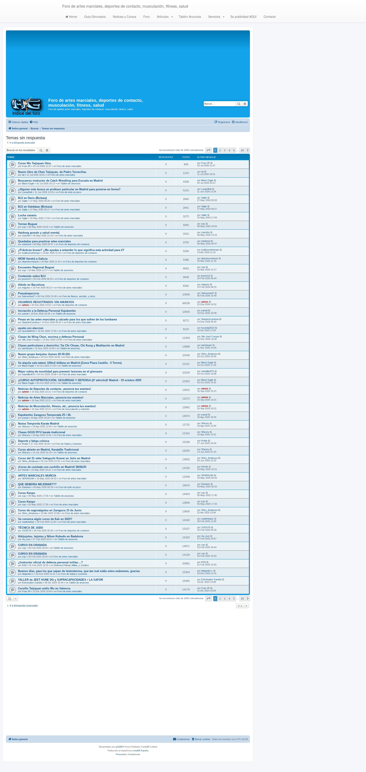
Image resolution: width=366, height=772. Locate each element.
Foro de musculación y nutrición (73, 409)
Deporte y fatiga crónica (33, 441)
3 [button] (224, 150)
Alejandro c (27, 574)
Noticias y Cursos (124, 16)
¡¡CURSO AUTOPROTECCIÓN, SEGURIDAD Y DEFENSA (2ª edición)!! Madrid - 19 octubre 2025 (79, 380)
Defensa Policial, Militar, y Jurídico (71, 565)
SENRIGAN (28, 478)
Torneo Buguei (27, 224)
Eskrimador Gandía (32, 582)
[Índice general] (27, 105)
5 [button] (234, 150)
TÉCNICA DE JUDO (30, 527)
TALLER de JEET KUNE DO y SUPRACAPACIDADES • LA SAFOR (60, 579)
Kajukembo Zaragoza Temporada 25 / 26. (44, 414)
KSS (24, 565)
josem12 (26, 279)
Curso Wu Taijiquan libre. (34, 163)
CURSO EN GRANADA (32, 545)
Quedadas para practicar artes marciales (44, 241)
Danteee (26, 487)
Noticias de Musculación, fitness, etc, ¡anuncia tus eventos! (57, 406)
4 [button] (229, 150)
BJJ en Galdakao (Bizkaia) (35, 206)
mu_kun (26, 539)
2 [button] (220, 150)
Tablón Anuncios (189, 16)
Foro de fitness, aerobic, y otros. (79, 296)
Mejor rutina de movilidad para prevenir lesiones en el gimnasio (60, 371)
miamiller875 (28, 374)
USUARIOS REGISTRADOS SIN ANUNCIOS (46, 302)
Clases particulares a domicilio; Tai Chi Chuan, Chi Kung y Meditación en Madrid (71, 345)
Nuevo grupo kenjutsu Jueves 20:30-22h (44, 354)
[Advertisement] (128, 63)
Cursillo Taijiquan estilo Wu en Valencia (44, 588)
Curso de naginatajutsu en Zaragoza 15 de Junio (50, 510)
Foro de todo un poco (70, 192)
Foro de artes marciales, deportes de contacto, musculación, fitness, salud (125, 6)
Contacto (269, 16)
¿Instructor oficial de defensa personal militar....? (50, 562)
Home (72, 16)
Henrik (25, 470)
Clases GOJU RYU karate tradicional (41, 432)
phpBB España (140, 750)
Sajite (25, 201)
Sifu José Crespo (31, 339)
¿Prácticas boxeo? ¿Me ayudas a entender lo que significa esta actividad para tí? (71, 250)
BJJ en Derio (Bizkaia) (32, 198)
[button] (208, 150)
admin (25, 305)
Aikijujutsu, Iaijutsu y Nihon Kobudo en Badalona (50, 536)
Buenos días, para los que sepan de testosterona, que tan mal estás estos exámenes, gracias (79, 571)
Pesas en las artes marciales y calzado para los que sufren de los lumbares (67, 319)
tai (23, 175)
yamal (25, 313)
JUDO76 (26, 530)
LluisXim (26, 235)
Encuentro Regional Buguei (36, 267)
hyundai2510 (28, 331)
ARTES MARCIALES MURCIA (37, 475)
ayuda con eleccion (30, 328)
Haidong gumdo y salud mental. (39, 232)
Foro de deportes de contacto (74, 244)
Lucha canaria (27, 215)
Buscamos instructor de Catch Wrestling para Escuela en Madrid (60, 180)
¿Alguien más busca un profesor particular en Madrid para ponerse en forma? (69, 189)
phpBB (119, 747)
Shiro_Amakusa (30, 357)
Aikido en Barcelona (31, 284)
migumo (26, 287)
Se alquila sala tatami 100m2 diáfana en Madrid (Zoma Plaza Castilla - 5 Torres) (70, 362)
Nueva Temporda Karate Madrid (38, 423)
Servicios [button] (214, 16)
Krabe (25, 444)
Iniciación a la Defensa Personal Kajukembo (47, 310)
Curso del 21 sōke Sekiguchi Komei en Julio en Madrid (54, 458)
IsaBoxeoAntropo (31, 253)
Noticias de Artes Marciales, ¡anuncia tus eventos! (50, 397)
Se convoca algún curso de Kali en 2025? (45, 519)
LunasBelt (27, 192)
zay (24, 227)
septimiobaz (28, 522)
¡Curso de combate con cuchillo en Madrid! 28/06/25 (52, 467)
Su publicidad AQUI (243, 16)
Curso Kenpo (26, 493)
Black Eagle (28, 183)
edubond (26, 244)
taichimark (27, 348)
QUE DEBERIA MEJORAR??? (37, 484)
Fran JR (26, 166)
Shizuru (26, 426)
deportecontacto (30, 261)
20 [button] (242, 150)
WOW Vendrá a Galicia (32, 258)
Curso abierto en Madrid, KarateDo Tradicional (48, 449)
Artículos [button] (162, 16)
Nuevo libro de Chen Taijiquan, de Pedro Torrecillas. (52, 172)
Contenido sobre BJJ (32, 276)
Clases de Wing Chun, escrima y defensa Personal (51, 336)
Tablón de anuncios (70, 183)
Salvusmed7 (28, 296)
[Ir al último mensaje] (211, 163)
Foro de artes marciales (69, 166)
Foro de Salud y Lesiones (68, 444)
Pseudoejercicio (28, 293)
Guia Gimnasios (94, 16)
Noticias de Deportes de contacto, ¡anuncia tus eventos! (54, 388)
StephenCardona (30, 322)
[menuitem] (33, 122)
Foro (146, 16)
